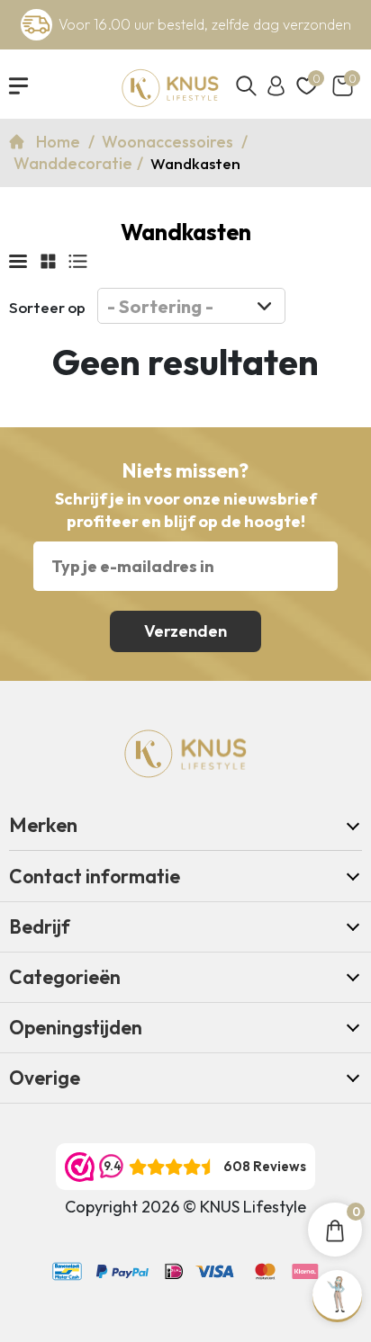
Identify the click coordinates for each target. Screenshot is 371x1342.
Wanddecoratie (73, 163)
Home (60, 141)
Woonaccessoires (169, 141)
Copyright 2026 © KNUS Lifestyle (185, 1206)
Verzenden (185, 631)
